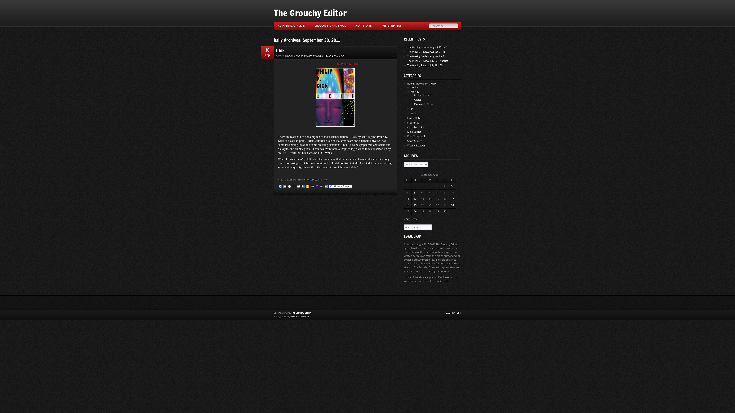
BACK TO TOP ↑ (453, 313)
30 (445, 211)
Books (291, 56)
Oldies (417, 99)
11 (407, 199)
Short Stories (363, 25)
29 (437, 211)
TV (412, 108)
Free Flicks (413, 122)
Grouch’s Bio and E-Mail (330, 25)
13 (422, 199)
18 (407, 205)
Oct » (414, 219)
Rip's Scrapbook (416, 136)
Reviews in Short (423, 104)
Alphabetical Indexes (292, 25)
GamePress (304, 317)
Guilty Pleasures (423, 95)
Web (413, 113)
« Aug (407, 219)
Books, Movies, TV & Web (309, 56)
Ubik (280, 50)
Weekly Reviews (391, 25)
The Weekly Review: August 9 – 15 (426, 51)
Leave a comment (334, 56)
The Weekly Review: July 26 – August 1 (428, 60)
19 (415, 205)
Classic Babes (414, 118)
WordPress (295, 317)
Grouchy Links (415, 127)
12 (415, 199)
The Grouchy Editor (310, 13)
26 (415, 211)
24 (452, 205)
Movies (415, 91)
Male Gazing (414, 131)
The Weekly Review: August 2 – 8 (425, 56)
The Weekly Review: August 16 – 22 (427, 47)
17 (452, 199)
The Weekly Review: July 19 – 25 (425, 65)
